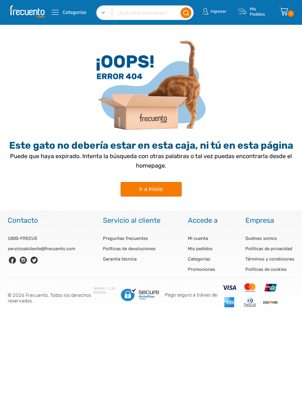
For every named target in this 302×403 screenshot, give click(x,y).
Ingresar (218, 11)
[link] (12, 260)
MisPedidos (257, 11)
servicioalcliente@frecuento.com (41, 248)
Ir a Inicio (151, 189)
